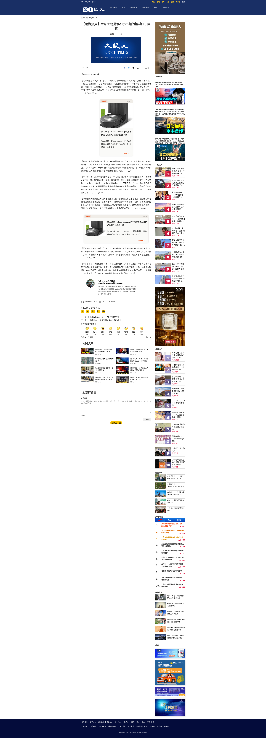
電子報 (178, 2)
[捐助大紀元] (170, 695)
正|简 (147, 68)
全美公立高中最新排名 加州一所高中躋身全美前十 (178, 171)
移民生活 (133, 7)
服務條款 (101, 722)
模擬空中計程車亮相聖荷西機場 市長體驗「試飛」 (178, 183)
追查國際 (93, 726)
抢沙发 (148, 337)
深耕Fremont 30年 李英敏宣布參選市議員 (178, 414)
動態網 (159, 726)
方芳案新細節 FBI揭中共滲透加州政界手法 (177, 194)
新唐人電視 (102, 726)
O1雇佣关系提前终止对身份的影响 (178, 426)
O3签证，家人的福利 (178, 449)
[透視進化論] (170, 345)
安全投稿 (118, 722)
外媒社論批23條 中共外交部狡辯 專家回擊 (103, 317)
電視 (153, 2)
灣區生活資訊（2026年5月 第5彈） (178, 438)
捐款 (168, 2)
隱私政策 (109, 722)
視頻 (155, 7)
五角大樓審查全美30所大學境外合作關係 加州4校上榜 (178, 242)
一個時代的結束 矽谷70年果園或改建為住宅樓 (178, 254)
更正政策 (93, 722)
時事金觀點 (89, 18)
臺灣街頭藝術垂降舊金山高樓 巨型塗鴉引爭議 (178, 278)
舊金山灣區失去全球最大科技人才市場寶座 (178, 206)
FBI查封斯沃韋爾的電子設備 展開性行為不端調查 (178, 230)
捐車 (163, 2)
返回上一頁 (116, 423)
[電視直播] (170, 715)
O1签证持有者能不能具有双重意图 (178, 403)
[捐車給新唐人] (170, 73)
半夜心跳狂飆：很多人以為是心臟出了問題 (178, 355)
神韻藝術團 (112, 726)
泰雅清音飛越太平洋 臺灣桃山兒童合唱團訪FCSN (178, 218)
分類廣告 (145, 7)
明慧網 (152, 726)
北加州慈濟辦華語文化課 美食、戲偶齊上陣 (178, 266)
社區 (123, 7)
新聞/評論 (113, 7)
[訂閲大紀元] (170, 657)
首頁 (82, 18)
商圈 (172, 2)
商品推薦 (166, 7)
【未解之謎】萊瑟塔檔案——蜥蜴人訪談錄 (178, 367)
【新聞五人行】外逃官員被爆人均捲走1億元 (105, 320)
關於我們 (84, 722)
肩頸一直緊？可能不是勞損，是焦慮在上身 (178, 379)
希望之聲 (131, 726)
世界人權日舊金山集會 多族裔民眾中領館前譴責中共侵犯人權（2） (104, 379)
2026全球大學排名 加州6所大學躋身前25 (178, 391)
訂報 (158, 2)
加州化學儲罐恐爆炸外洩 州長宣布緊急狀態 (178, 462)
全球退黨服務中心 (142, 726)
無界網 (166, 726)
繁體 (183, 2)
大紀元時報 (122, 726)
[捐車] (170, 684)
